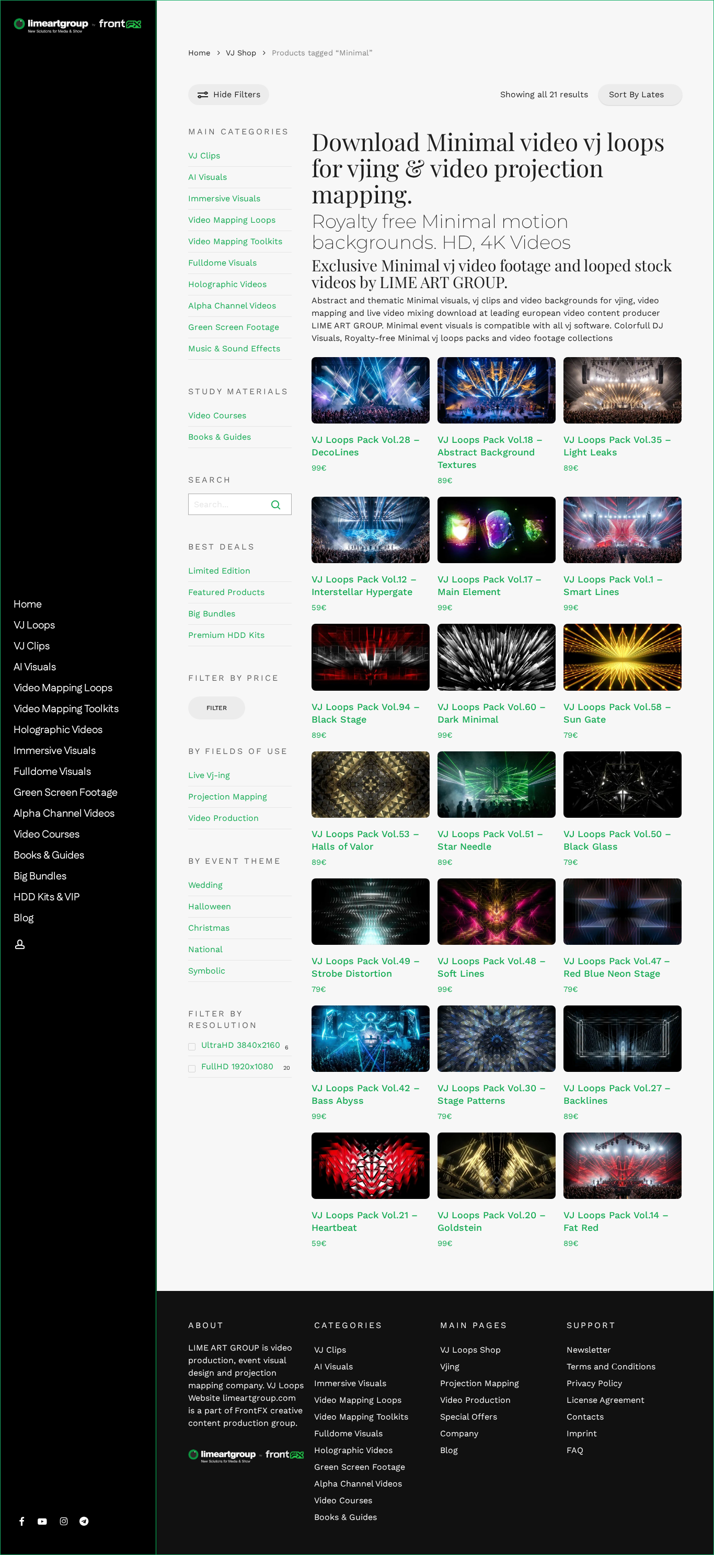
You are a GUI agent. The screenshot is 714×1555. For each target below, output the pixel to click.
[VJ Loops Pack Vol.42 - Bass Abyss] (371, 1038)
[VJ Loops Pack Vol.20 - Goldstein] (496, 1166)
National (205, 949)
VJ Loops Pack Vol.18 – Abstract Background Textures (490, 452)
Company (459, 1433)
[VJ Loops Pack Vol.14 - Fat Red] (622, 1166)
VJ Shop (241, 53)
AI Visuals (207, 177)
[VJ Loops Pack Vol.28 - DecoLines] (371, 390)
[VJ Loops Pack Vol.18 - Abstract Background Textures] (496, 390)
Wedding (205, 885)
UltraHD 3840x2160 (240, 1045)
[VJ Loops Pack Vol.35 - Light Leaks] (622, 390)
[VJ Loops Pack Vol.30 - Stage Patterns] (496, 1038)
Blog (449, 1450)
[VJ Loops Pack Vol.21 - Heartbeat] (371, 1166)
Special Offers (468, 1417)
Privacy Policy (594, 1383)
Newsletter (589, 1350)
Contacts (585, 1417)
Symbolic (206, 971)
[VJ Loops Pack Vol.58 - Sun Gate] (622, 657)
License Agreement (605, 1400)
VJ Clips (204, 156)
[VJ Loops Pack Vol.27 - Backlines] (622, 1038)
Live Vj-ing (209, 775)
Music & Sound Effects (234, 348)
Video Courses (217, 415)
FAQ (575, 1450)
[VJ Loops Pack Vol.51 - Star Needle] (496, 784)
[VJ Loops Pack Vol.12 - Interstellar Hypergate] (371, 530)
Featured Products (226, 592)
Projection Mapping (227, 797)
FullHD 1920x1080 (237, 1066)
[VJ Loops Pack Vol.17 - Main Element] (496, 530)
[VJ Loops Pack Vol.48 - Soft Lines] (496, 911)
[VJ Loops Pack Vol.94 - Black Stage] (371, 657)
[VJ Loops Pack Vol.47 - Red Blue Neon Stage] (622, 911)
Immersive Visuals (224, 198)
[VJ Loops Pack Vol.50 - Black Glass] (622, 784)
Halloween (209, 906)
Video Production (223, 818)
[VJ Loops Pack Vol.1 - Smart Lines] (622, 530)
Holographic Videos (227, 284)
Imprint (582, 1433)
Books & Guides (219, 437)
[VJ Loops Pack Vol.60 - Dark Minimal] (496, 657)
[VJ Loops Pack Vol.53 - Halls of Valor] (371, 784)
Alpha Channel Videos (232, 306)
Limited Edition (219, 571)
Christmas (208, 928)
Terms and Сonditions (611, 1366)
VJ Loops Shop (470, 1350)
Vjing (449, 1366)
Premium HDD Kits (226, 635)
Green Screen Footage (233, 327)
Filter (216, 708)
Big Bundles (211, 614)
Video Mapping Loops (231, 220)
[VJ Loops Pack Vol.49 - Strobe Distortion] (371, 911)
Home (199, 53)
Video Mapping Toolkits (235, 241)
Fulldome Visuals (222, 263)
